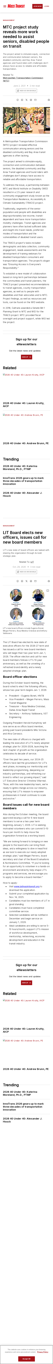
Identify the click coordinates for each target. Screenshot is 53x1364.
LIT (32, 562)
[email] (35, 100)
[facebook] (17, 100)
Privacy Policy (42, 1352)
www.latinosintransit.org (26, 886)
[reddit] (31, 100)
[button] (5, 6)
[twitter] (26, 100)
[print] (49, 100)
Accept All (26, 1359)
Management (9, 20)
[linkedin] (22, 100)
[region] (26, 1354)
